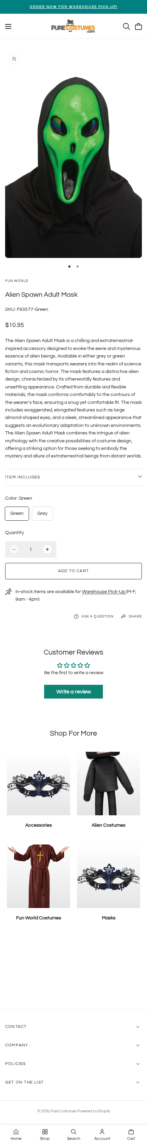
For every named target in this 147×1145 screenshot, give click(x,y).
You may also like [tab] (73, 972)
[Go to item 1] (69, 266)
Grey (42, 513)
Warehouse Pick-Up (104, 591)
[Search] (126, 26)
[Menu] (8, 26)
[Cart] (138, 26)
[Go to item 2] (78, 266)
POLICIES (15, 1064)
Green (17, 513)
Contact (16, 1026)
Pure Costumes (63, 1111)
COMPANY (16, 1045)
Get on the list (24, 1082)
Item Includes (22, 477)
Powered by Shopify (93, 1111)
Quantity (14, 532)
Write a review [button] (73, 691)
